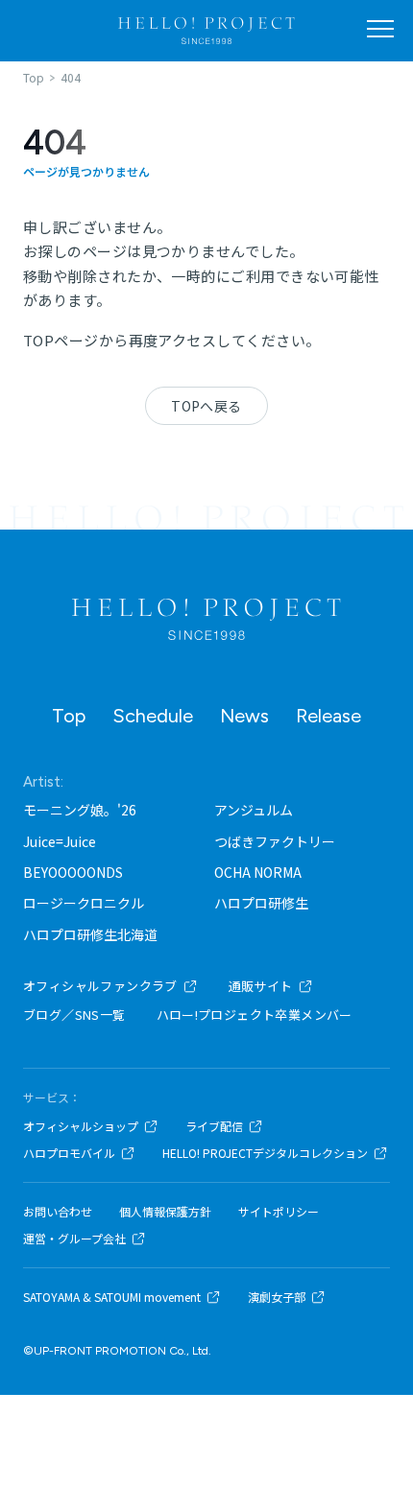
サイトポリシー (278, 1211)
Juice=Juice (59, 841)
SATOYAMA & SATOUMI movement (112, 1297)
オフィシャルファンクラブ (100, 986)
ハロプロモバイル (69, 1153)
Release (328, 715)
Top (68, 715)
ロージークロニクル (83, 902)
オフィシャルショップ (80, 1126)
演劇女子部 (276, 1297)
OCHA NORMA (258, 872)
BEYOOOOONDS (73, 872)
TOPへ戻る (206, 405)
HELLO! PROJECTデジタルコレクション (265, 1153)
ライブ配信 (214, 1126)
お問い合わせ (57, 1211)
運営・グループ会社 (74, 1238)
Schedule (152, 715)
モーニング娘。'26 (79, 809)
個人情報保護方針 (165, 1211)
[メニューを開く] (380, 29)
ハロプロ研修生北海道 (90, 934)
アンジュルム (253, 809)
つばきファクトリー (274, 841)
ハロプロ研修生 (261, 902)
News (244, 715)
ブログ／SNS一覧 (74, 1014)
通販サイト (261, 986)
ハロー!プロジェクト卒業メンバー (254, 1014)
